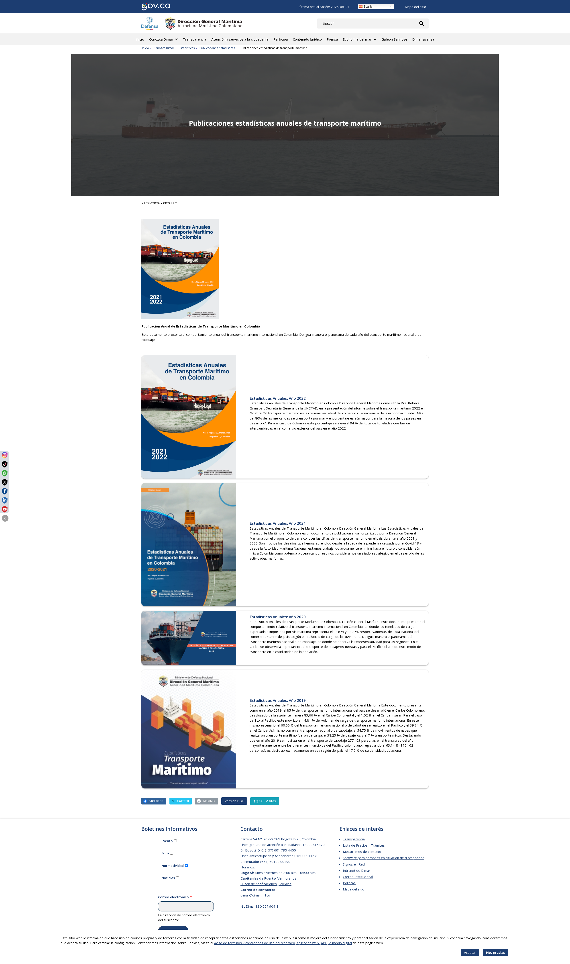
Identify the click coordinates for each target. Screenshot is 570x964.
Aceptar (470, 952)
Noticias (168, 878)
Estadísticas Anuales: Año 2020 (278, 616)
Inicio (140, 39)
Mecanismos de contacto (362, 851)
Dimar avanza (423, 39)
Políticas (349, 883)
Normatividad (172, 865)
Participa (281, 39)
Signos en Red (354, 864)
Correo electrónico (173, 897)
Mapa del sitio (415, 6)
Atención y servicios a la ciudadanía (240, 39)
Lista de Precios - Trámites (364, 845)
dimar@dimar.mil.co (255, 895)
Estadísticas (187, 48)
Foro (165, 853)
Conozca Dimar (161, 39)
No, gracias (495, 952)
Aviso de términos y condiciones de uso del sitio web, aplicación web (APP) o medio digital (283, 943)
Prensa (332, 39)
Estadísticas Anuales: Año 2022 (278, 398)
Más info (391, 943)
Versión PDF (234, 801)
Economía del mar (357, 39)
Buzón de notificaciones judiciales (265, 884)
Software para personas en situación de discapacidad (383, 858)
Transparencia (194, 39)
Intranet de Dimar (356, 870)
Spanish (368, 6)
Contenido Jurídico (307, 39)
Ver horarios (286, 878)
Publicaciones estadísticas (217, 48)
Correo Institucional (358, 876)
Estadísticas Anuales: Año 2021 (278, 523)
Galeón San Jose (394, 39)
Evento (167, 841)
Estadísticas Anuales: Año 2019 (278, 700)
